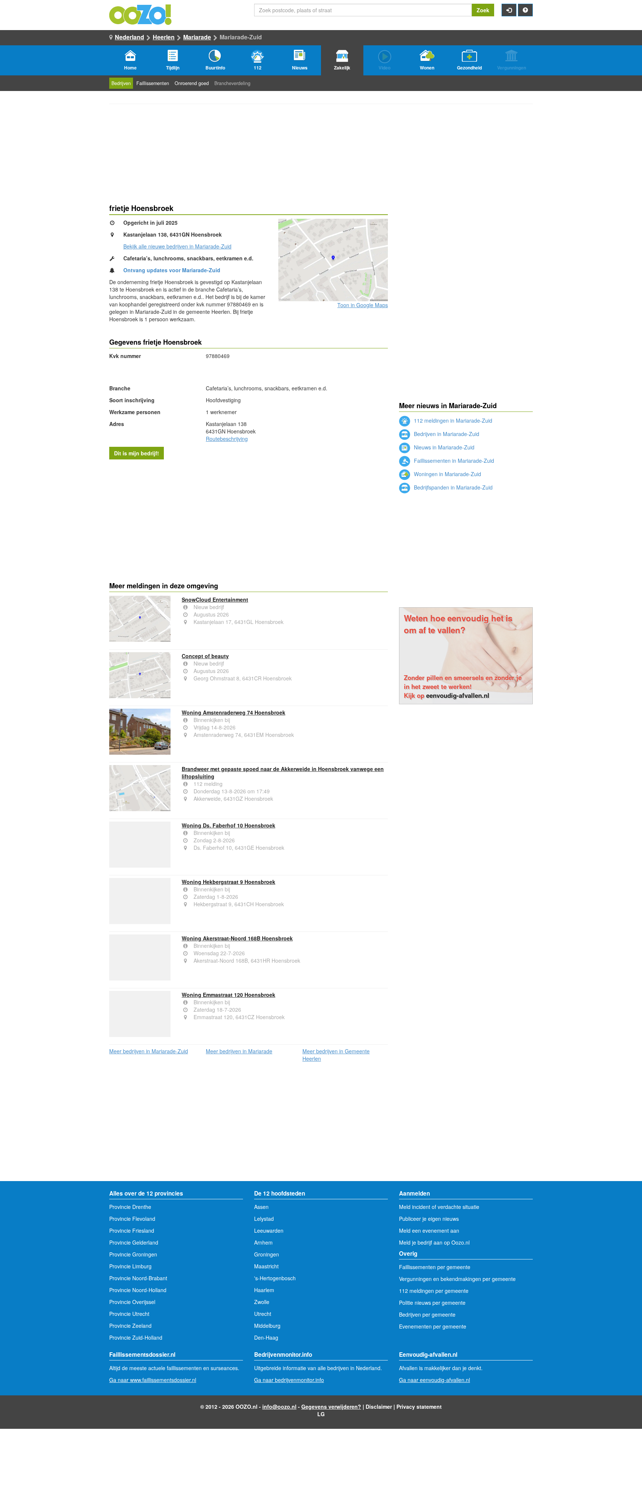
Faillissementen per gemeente (434, 1267)
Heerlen (164, 37)
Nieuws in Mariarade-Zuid (443, 447)
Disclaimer (379, 1406)
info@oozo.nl (279, 1406)
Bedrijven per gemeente (427, 1314)
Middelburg (267, 1325)
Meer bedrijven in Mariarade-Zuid (148, 1051)
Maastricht (266, 1266)
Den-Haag (266, 1337)
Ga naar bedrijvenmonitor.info (289, 1379)
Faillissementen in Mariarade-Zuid (453, 460)
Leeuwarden (268, 1230)
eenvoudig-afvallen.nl (457, 695)
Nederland (129, 37)
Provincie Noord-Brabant (138, 1278)
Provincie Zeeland (130, 1325)
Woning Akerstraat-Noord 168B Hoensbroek (237, 938)
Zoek (483, 10)
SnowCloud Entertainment (215, 599)
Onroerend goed (192, 83)
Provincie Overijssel (132, 1301)
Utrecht (262, 1313)
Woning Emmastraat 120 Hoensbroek (228, 994)
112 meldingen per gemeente (433, 1290)
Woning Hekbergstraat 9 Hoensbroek (228, 881)
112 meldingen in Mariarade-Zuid (452, 420)
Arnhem (263, 1242)
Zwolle (261, 1301)
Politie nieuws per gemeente (432, 1302)
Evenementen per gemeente (432, 1326)
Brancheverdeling (232, 83)
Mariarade (197, 37)
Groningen (266, 1254)
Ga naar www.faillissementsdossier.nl (152, 1379)
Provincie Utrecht (129, 1313)
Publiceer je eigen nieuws (429, 1218)
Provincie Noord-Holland (137, 1290)
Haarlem (264, 1290)
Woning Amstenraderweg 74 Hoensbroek (233, 712)
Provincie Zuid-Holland (135, 1337)
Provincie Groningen (133, 1254)
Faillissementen (152, 83)
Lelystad (264, 1218)
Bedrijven (121, 83)
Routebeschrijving (227, 438)
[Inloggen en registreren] (509, 10)
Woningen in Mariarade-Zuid (446, 474)
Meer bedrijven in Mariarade (239, 1051)
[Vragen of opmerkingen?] (525, 10)
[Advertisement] (248, 519)
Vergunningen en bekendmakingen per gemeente (457, 1278)
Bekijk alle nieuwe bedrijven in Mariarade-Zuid (177, 246)
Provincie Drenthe (130, 1206)
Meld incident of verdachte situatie (439, 1206)
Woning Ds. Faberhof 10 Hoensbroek (228, 825)
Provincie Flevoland (132, 1218)
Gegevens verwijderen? (331, 1406)
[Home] (140, 13)
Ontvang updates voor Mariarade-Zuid (171, 270)
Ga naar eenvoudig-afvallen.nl (434, 1379)
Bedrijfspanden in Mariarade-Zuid (452, 487)
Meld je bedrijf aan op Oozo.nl (434, 1242)
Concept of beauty (205, 656)
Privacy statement (419, 1406)
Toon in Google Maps (362, 305)
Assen (261, 1206)
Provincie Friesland (131, 1230)
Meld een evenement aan (429, 1230)
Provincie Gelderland (133, 1242)
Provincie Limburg (130, 1266)
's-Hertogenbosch (275, 1278)
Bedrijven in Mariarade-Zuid (445, 434)
